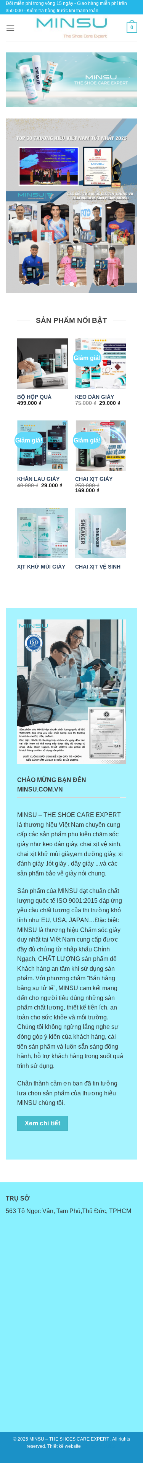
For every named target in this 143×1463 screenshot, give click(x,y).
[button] (10, 28)
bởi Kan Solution (99, 1446)
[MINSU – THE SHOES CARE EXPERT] (72, 28)
